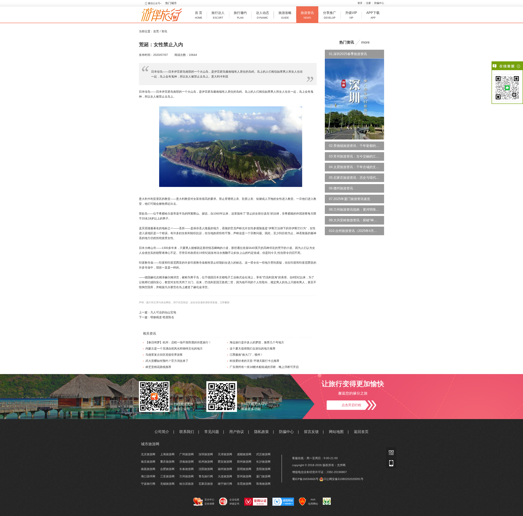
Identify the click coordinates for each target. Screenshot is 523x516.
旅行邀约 (240, 15)
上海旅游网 (167, 454)
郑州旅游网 (244, 461)
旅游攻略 (285, 15)
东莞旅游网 (244, 483)
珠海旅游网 (263, 483)
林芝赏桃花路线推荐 (158, 367)
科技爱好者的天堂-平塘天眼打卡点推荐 (254, 360)
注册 (368, 3)
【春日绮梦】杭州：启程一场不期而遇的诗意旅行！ (178, 342)
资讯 (164, 31)
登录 (360, 3)
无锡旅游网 (167, 483)
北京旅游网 (148, 454)
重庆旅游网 (167, 461)
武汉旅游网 (263, 454)
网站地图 (336, 432)
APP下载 (373, 15)
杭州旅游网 (206, 461)
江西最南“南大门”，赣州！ (246, 354)
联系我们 (186, 432)
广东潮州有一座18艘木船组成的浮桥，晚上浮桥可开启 (264, 367)
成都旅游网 (244, 454)
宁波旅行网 (148, 483)
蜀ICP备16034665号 (305, 479)
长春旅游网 (186, 469)
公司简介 (161, 432)
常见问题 (211, 432)
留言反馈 (311, 432)
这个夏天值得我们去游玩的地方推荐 (252, 348)
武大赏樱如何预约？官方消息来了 (166, 360)
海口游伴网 (148, 476)
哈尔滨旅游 (186, 483)
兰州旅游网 (186, 476)
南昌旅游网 (148, 469)
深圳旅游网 (206, 454)
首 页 (198, 15)
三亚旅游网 (167, 476)
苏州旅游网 (244, 476)
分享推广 (329, 15)
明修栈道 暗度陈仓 (162, 317)
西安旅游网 (225, 461)
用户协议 (236, 432)
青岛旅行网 (206, 476)
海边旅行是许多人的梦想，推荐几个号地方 (257, 342)
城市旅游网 (150, 444)
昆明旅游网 (244, 469)
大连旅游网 (225, 476)
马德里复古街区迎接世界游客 (164, 354)
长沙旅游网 (263, 461)
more (365, 42)
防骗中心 (379, 3)
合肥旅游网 (167, 469)
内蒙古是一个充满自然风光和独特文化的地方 (174, 348)
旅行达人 (218, 15)
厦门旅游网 (263, 476)
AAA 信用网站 (313, 501)
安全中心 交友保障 (209, 501)
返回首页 (361, 432)
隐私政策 (261, 432)
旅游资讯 (307, 15)
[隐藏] (519, 66)
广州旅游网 (186, 454)
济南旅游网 (186, 461)
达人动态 (262, 15)
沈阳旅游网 (206, 469)
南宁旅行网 (225, 483)
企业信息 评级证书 (234, 501)
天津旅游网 (225, 454)
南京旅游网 (148, 461)
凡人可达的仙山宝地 (163, 312)
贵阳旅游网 (263, 469)
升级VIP (351, 15)
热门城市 (171, 3)
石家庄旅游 (206, 483)
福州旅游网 (225, 469)
